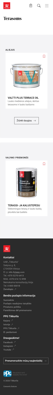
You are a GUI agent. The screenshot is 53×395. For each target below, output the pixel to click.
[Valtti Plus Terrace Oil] (28, 80)
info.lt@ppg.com (16, 272)
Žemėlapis (8, 289)
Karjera (6, 320)
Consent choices (10, 386)
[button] (31, 6)
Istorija (6, 324)
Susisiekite (8, 300)
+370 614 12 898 (17, 279)
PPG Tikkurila (9, 328)
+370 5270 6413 (15, 275)
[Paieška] (39, 5)
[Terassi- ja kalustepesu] (28, 188)
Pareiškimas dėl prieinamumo (17, 310)
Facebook (8, 342)
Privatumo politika (12, 307)
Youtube (7, 349)
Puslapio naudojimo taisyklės (17, 303)
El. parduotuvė (10, 332)
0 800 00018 (13, 286)
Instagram (8, 346)
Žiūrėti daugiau (24, 120)
